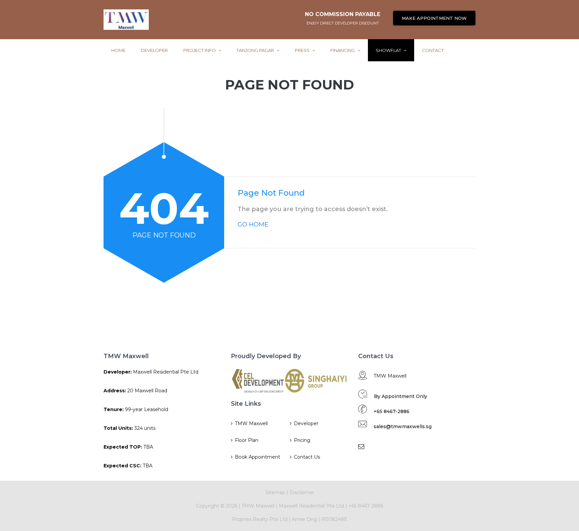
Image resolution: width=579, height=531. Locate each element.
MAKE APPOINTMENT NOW (434, 18)
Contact (433, 50)
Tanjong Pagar (256, 50)
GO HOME (253, 224)
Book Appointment (257, 457)
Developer (154, 50)
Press (303, 50)
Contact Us (307, 457)
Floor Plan (246, 440)
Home (118, 50)
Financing (343, 50)
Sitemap (275, 492)
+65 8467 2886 (365, 506)
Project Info (200, 50)
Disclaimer (302, 492)
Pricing (302, 440)
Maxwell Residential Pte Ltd (311, 506)
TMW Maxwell (251, 423)
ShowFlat (389, 50)
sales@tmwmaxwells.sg (403, 426)
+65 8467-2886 (391, 411)
